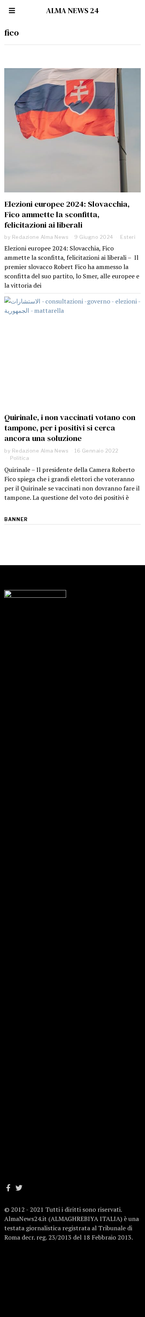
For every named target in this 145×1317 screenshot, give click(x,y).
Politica (19, 458)
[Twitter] (19, 1187)
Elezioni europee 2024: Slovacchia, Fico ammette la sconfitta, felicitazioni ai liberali (67, 214)
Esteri (127, 237)
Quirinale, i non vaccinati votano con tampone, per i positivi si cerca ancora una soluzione (69, 428)
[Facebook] (8, 1187)
